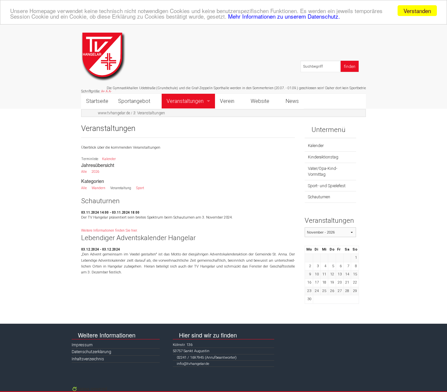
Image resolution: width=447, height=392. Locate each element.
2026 (95, 172)
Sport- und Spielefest (327, 185)
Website (260, 101)
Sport (140, 188)
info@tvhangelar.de (193, 363)
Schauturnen (319, 196)
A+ (103, 91)
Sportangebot (134, 101)
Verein (227, 101)
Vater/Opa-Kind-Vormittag (322, 171)
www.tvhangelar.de (114, 113)
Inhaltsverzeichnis (88, 358)
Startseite (97, 101)
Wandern (98, 188)
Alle (84, 172)
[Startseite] (103, 56)
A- (110, 91)
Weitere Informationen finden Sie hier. (109, 230)
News (292, 101)
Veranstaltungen (185, 101)
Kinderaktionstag (323, 157)
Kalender (109, 159)
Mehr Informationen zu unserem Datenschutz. (284, 16)
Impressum (82, 344)
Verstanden (417, 11)
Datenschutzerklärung (91, 351)
